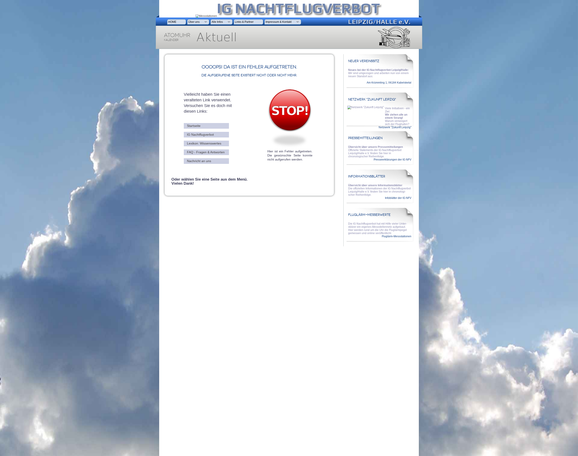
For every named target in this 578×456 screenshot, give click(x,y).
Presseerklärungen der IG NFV (392, 159)
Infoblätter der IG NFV (398, 198)
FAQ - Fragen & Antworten (206, 152)
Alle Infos (218, 21)
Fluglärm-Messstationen (396, 236)
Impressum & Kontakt (279, 21)
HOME (172, 21)
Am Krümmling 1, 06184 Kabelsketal (389, 82)
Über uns (194, 21)
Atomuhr (177, 35)
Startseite (193, 126)
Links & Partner (244, 21)
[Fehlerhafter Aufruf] (289, 147)
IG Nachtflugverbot (200, 134)
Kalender (171, 40)
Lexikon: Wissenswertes (204, 143)
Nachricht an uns (199, 161)
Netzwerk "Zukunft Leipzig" (395, 127)
